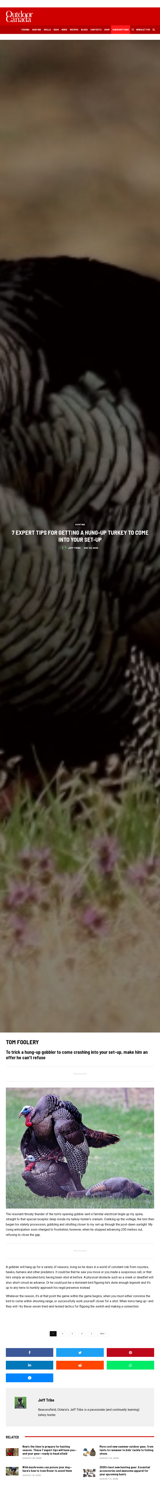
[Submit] (80, 1365)
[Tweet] (80, 1352)
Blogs (84, 29)
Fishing (25, 29)
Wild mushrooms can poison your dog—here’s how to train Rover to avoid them (47, 1468)
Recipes (74, 29)
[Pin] (130, 1352)
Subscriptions (120, 29)
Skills (47, 29)
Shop (107, 29)
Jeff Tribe (74, 547)
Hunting (36, 29)
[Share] (29, 1352)
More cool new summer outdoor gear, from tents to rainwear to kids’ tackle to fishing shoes (126, 1450)
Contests (95, 29)
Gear (56, 29)
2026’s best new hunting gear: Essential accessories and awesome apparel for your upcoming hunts (125, 1470)
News (64, 29)
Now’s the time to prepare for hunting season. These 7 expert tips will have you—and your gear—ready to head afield (49, 1450)
